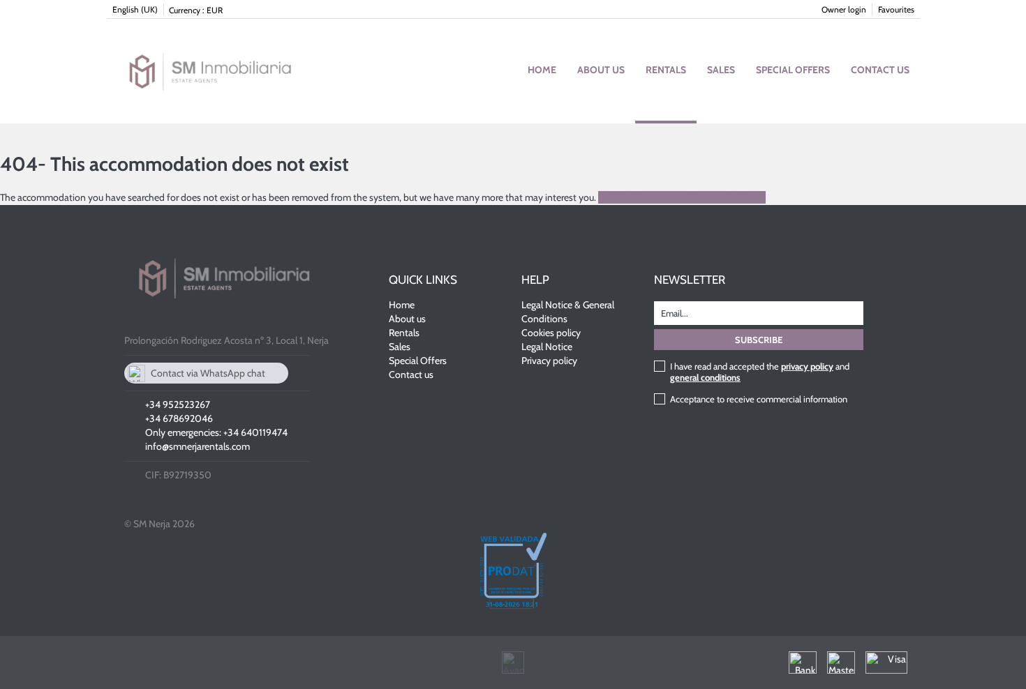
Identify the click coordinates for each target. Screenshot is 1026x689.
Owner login (843, 9)
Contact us (880, 69)
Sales (721, 69)
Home (542, 69)
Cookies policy (551, 332)
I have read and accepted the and (759, 372)
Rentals (666, 69)
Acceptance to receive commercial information (758, 398)
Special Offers (793, 69)
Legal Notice (546, 346)
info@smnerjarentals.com (197, 446)
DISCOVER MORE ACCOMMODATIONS (682, 197)
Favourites (896, 9)
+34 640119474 (255, 432)
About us (601, 69)
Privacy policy (549, 360)
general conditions (705, 377)
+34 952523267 (177, 404)
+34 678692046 (179, 418)
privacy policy (807, 366)
